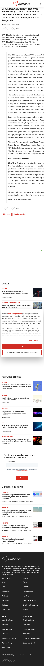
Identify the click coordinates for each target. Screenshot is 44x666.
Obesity (5, 409)
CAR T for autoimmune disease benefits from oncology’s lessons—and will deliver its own (16, 385)
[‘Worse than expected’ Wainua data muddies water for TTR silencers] (37, 306)
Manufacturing (7, 437)
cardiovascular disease (11, 303)
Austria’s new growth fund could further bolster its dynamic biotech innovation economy (16, 497)
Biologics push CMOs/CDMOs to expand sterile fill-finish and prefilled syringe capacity (16, 512)
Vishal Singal (5, 402)
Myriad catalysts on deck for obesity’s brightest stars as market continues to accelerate (14, 413)
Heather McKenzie (7, 297)
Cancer (4, 289)
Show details (33, 340)
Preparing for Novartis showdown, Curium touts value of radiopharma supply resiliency (16, 440)
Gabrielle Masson (6, 431)
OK (22, 346)
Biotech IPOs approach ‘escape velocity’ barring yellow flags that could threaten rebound (15, 427)
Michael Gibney (6, 417)
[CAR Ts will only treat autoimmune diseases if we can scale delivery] (37, 399)
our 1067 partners (15, 313)
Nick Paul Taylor (6, 443)
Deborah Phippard (7, 388)
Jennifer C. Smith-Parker (26, 501)
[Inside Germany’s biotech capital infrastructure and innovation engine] (37, 524)
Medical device (19, 214)
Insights (5, 492)
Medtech (6, 214)
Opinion (4, 382)
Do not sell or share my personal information (22, 352)
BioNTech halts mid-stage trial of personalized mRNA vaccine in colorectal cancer (15, 293)
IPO (3, 423)
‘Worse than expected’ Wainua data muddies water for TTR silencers (16, 306)
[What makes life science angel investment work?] (37, 538)
